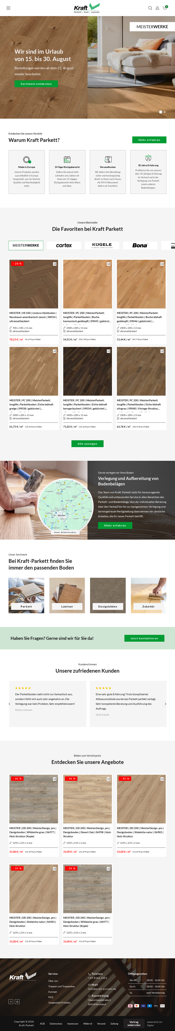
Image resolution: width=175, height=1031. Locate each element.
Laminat (67, 606)
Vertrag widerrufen (133, 1023)
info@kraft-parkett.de (102, 989)
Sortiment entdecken (36, 83)
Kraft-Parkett (26, 1025)
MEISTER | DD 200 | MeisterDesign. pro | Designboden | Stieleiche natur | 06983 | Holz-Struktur (140, 832)
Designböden (107, 606)
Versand (101, 1023)
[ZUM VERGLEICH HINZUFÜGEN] (54, 264)
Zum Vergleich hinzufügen (54, 264)
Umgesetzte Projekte (59, 1002)
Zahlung (114, 1023)
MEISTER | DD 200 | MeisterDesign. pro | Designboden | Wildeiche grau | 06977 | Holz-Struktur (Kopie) (32, 832)
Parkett (26, 606)
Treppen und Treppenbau (61, 986)
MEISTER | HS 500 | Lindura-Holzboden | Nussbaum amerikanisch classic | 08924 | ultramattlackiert (33, 317)
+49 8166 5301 (97, 978)
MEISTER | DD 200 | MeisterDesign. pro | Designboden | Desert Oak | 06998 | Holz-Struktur (87, 832)
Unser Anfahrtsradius (65, 532)
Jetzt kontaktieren (144, 638)
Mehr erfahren (149, 139)
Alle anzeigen (87, 443)
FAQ (50, 997)
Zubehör (148, 606)
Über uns (53, 981)
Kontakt (52, 991)
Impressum (72, 1023)
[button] (8, 8)
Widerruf (87, 1023)
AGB (42, 1023)
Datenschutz (56, 1023)
